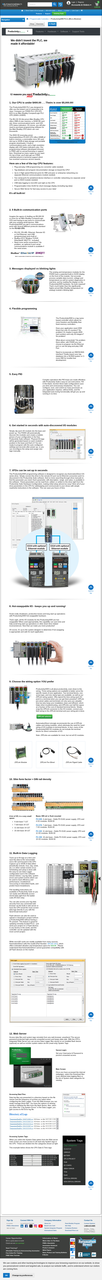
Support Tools (78, 31)
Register (81, 2)
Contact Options (89, 1223)
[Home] (22, 10)
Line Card (75, 10)
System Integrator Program (53, 1228)
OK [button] (6, 1275)
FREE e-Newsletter (49, 1243)
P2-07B (39, 825)
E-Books (45, 1255)
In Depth (52, 24)
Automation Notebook (50, 1245)
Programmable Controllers (39, 19)
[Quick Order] (82, 10)
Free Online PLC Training (14, 1253)
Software (64, 31)
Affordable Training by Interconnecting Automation (23, 1251)
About (60, 10)
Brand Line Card (49, 1225)
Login (73, 2)
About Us (47, 1223)
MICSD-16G (52, 944)
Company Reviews (71, 1228)
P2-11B (39, 831)
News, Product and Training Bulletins (55, 1252)
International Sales (50, 1230)
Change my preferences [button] (22, 1275)
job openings (20, 1243)
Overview (39, 24)
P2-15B (39, 837)
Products (39, 13)
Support (48, 13)
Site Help (68, 1225)
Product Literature (48, 1248)
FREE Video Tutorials (13, 1255)
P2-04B (39, 819)
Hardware (52, 31)
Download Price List (71, 1230)
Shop (32, 24)
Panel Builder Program (72, 1223)
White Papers (47, 1250)
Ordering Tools (59, 13)
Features (40, 31)
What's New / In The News (51, 1241)
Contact (66, 10)
